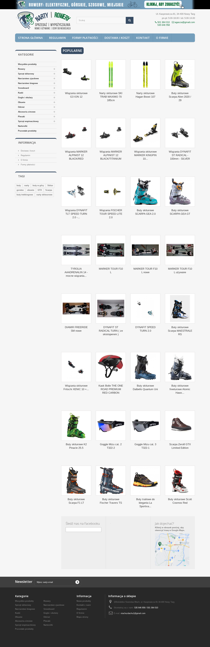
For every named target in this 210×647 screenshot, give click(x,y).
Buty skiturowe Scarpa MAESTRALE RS (180, 331)
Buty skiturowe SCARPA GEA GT (180, 212)
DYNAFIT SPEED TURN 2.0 (145, 329)
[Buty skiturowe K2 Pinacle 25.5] (76, 425)
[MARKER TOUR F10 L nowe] (145, 250)
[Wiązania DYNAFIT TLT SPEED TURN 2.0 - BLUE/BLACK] (76, 191)
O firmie (162, 38)
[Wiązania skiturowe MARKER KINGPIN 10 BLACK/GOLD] (145, 133)
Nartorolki (22, 126)
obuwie (30, 190)
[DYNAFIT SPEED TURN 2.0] (145, 308)
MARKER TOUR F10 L (111, 270)
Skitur (50, 185)
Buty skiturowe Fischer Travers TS (111, 501)
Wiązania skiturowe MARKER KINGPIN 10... (145, 155)
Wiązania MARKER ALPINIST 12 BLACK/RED (76, 155)
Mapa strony (82, 617)
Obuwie (21, 102)
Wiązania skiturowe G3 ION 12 (76, 95)
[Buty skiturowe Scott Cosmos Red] (179, 480)
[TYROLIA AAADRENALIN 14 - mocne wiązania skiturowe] (76, 250)
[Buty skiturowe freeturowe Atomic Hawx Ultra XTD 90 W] (179, 367)
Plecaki (21, 116)
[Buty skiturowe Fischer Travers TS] (110, 480)
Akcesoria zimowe (26, 112)
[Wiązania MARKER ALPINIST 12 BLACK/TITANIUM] (110, 133)
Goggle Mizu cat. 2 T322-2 (111, 446)
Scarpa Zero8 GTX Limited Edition (180, 446)
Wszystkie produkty (27, 64)
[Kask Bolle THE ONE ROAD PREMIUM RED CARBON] (110, 367)
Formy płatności (85, 38)
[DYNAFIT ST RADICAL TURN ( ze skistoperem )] (110, 308)
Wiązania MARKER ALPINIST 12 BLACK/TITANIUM (111, 155)
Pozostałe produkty (27, 131)
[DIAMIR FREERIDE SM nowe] (76, 308)
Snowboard (23, 88)
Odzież (21, 107)
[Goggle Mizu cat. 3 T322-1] (145, 425)
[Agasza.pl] (43, 21)
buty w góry (38, 185)
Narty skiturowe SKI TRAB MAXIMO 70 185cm (110, 97)
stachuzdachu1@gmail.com (133, 613)
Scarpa (48, 190)
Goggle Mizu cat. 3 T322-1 (145, 446)
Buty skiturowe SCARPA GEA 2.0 (145, 212)
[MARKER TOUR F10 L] (110, 250)
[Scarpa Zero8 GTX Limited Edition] (179, 425)
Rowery (21, 69)
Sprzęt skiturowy (26, 74)
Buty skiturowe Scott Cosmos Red (180, 501)
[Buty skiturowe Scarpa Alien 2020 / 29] (179, 74)
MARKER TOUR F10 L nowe (145, 270)
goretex (20, 190)
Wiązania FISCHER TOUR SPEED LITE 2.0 (110, 214)
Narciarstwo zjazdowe (28, 78)
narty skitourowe (44, 195)
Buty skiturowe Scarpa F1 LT (76, 501)
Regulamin (57, 38)
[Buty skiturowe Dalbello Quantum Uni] (145, 367)
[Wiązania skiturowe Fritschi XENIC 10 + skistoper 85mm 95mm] (76, 367)
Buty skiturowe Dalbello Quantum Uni (145, 387)
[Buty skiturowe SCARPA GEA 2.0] (145, 191)
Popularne (72, 50)
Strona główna (30, 38)
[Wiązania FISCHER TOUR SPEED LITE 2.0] (110, 191)
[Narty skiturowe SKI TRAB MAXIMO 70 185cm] (110, 74)
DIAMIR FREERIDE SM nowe (76, 329)
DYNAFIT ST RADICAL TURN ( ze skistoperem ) (111, 331)
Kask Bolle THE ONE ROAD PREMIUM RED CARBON (111, 389)
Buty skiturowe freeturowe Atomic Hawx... (180, 389)
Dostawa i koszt (117, 38)
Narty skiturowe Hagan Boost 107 (145, 95)
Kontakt (143, 38)
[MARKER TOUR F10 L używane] (179, 250)
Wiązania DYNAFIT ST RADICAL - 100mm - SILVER (180, 155)
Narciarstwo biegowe (28, 83)
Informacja (27, 142)
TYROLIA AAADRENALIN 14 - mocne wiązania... (76, 272)
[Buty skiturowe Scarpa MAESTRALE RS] (179, 308)
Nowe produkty (84, 601)
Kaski (20, 93)
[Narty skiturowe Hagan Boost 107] (145, 74)
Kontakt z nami (84, 605)
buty (19, 185)
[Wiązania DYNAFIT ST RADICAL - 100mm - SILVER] (179, 133)
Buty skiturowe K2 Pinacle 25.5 (76, 446)
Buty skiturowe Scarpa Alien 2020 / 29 (180, 97)
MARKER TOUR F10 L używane (180, 270)
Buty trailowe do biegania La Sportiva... (145, 503)
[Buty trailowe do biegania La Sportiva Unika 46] (145, 480)
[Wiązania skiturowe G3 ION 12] (76, 74)
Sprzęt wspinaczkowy (28, 121)
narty (26, 185)
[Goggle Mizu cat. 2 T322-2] (110, 425)
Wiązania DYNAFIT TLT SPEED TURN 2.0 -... (76, 214)
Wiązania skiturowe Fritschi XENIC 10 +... (76, 387)
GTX (40, 190)
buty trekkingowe (25, 195)
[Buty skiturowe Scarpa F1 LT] (76, 480)
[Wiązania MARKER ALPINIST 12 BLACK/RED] (76, 133)
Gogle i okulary (25, 97)
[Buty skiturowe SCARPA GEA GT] (179, 191)
